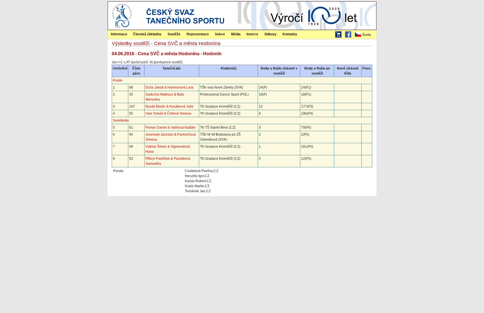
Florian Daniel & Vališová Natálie (170, 127)
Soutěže (173, 34)
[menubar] (365, 34)
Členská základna (147, 34)
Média (236, 34)
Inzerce (252, 34)
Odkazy (270, 34)
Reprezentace (198, 34)
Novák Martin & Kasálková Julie (169, 106)
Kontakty (290, 34)
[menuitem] (365, 34)
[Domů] (122, 29)
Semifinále (121, 120)
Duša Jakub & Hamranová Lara (169, 87)
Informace (119, 34)
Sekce (220, 34)
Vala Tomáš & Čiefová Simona (168, 113)
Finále (117, 80)
